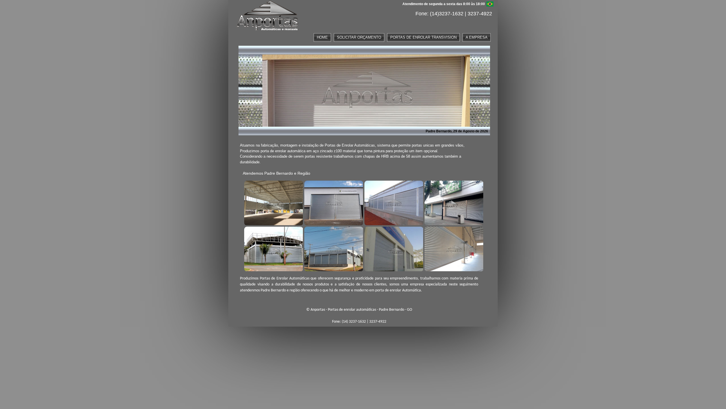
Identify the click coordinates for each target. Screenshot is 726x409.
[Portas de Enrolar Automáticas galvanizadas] (393, 248)
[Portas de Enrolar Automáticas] (333, 248)
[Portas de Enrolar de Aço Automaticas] (453, 248)
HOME (322, 37)
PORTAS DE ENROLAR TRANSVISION (423, 37)
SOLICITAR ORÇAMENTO (359, 37)
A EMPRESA (476, 37)
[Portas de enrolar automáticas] (273, 202)
